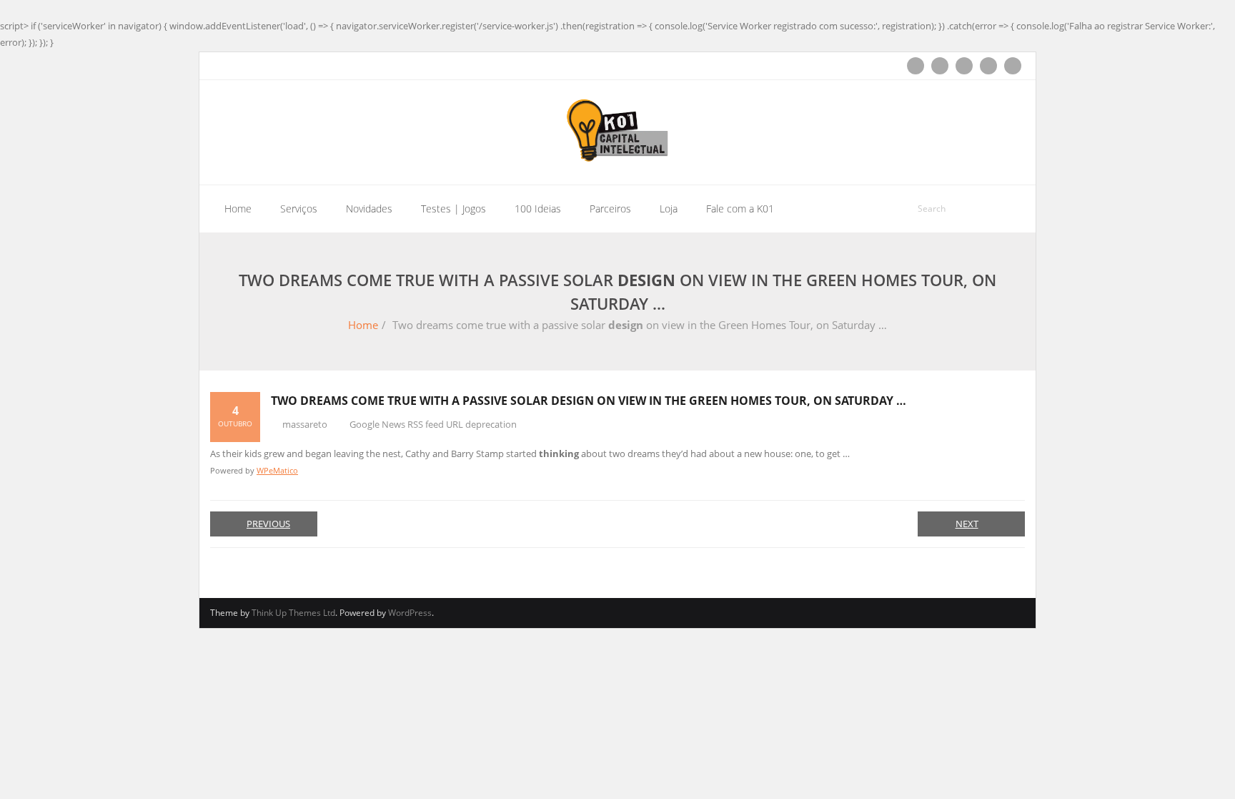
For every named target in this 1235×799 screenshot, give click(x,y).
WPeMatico (277, 470)
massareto (304, 424)
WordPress (410, 613)
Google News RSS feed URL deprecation (433, 424)
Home (363, 325)
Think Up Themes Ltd (293, 613)
